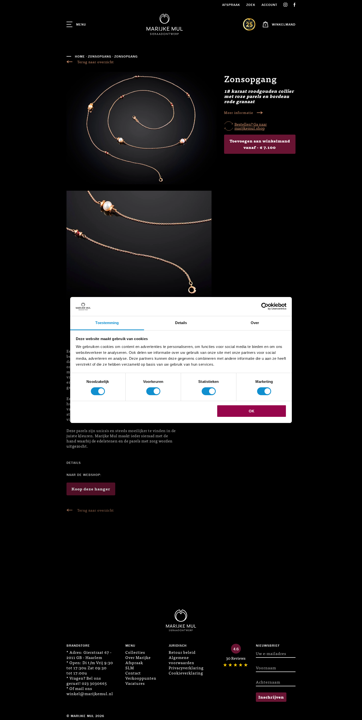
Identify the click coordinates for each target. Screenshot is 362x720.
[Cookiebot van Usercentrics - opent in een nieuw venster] (264, 306)
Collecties (135, 652)
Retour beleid (182, 652)
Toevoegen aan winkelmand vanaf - (260, 144)
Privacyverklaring (186, 667)
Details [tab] (181, 323)
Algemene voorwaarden (181, 660)
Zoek (250, 4)
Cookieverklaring (186, 673)
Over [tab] (255, 323)
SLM (129, 667)
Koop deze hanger (90, 488)
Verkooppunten (140, 678)
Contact (133, 673)
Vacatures (135, 683)
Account (269, 4)
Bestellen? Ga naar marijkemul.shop (250, 126)
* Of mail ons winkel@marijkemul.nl (89, 691)
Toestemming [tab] (107, 323)
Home (80, 56)
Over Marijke (138, 657)
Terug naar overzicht (95, 61)
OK (251, 411)
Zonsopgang (99, 56)
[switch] (153, 391)
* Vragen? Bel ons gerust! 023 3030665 (86, 680)
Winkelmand (284, 24)
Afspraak (231, 4)
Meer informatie (238, 112)
